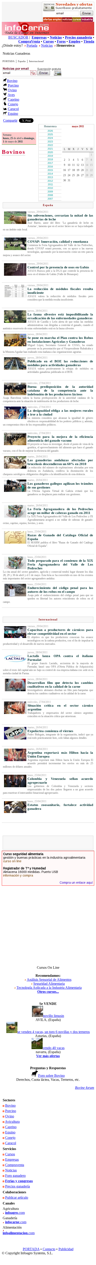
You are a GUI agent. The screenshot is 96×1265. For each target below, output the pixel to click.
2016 (50, 166)
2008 (50, 195)
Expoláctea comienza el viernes (50, 731)
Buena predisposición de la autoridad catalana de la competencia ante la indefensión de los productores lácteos (60, 390)
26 (78, 175)
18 (73, 170)
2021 (50, 148)
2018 (50, 159)
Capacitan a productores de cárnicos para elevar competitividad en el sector (60, 631)
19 (78, 170)
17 (69, 170)
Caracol (13, 109)
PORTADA (8, 61)
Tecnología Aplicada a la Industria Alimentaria (49, 987)
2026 (50, 130)
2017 (50, 163)
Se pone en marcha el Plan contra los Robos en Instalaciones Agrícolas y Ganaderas (60, 339)
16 (64, 170)
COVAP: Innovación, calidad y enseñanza (57, 241)
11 (73, 165)
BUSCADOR (18, 37)
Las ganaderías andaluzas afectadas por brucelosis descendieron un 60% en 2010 (60, 462)
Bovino (12, 81)
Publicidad (65, 1249)
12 (78, 165)
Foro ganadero (15, 1175)
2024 (50, 138)
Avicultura (12, 1121)
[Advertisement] (50, 842)
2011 (50, 184)
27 (82, 175)
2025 (50, 134)
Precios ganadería (17, 1186)
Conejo (13, 104)
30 (64, 180)
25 (73, 175)
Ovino (12, 90)
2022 (50, 145)
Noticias (47, 45)
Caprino (13, 99)
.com (15, 1213)
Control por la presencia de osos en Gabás (58, 267)
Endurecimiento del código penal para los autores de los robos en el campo (60, 589)
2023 (50, 141)
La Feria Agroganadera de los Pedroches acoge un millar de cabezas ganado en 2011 (60, 511)
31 (69, 180)
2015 (50, 170)
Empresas (12, 1159)
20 (82, 170)
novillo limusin (53, 1016)
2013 (50, 177)
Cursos (10, 1154)
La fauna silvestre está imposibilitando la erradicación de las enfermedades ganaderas (60, 316)
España (22, 61)
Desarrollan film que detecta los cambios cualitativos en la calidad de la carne (60, 684)
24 (69, 175)
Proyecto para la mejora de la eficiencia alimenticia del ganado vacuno (60, 438)
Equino (13, 113)
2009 (50, 191)
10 (69, 165)
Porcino (13, 85)
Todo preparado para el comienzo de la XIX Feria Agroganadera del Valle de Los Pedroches (60, 564)
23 (64, 175)
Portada (32, 45)
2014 (50, 173)
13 (82, 165)
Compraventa (14, 1165)
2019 (50, 155)
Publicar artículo (16, 1197)
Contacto (49, 1249)
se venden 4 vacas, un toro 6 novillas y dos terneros (53, 1032)
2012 (50, 181)
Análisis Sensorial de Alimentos (49, 979)
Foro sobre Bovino (51, 1075)
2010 (50, 188)
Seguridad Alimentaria (49, 983)
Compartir (10, 120)
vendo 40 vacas (54, 1048)
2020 (50, 152)
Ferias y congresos (19, 1181)
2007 (50, 198)
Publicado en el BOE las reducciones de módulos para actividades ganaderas (60, 363)
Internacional (36, 61)
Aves (11, 95)
